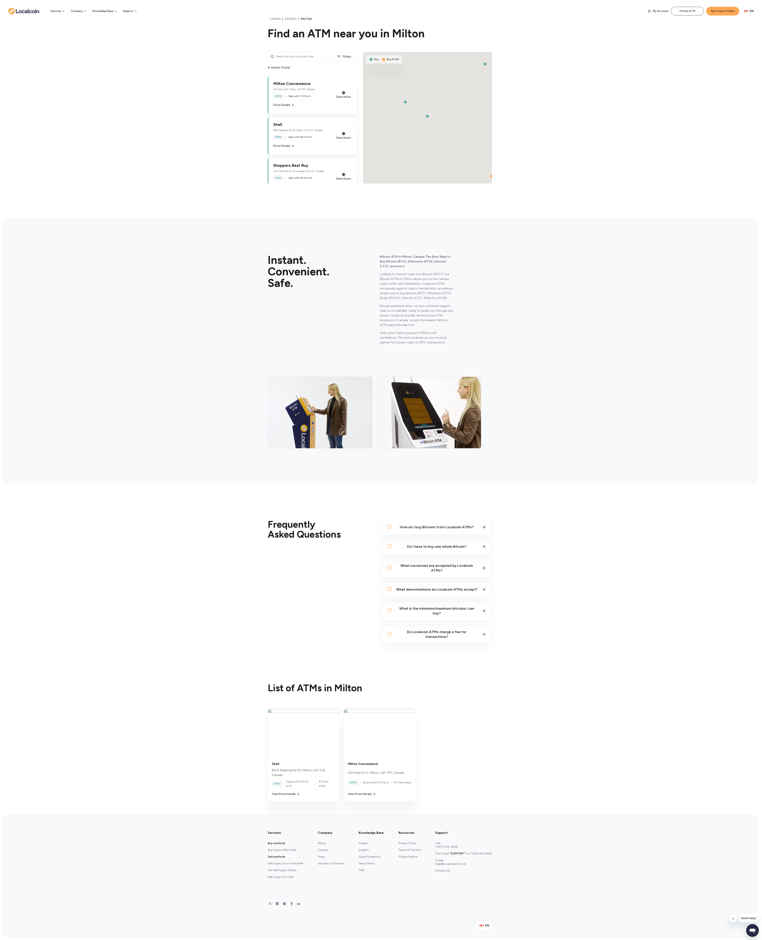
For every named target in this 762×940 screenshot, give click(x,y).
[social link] (270, 903)
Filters (347, 56)
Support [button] (128, 11)
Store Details (281, 105)
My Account (660, 11)
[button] (312, 95)
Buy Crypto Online (723, 11)
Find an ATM (687, 11)
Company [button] (77, 11)
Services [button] (55, 11)
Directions (343, 97)
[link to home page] (24, 11)
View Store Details (284, 794)
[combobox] (300, 56)
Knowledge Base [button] (102, 11)
